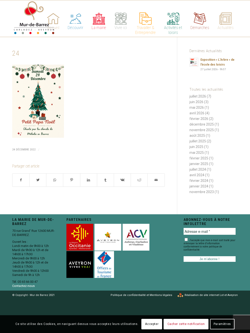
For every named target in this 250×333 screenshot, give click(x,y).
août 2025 (197, 135)
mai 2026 (196, 107)
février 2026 (198, 119)
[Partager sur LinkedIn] (88, 180)
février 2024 (198, 181)
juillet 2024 (197, 169)
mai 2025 (196, 153)
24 (16, 53)
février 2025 (198, 158)
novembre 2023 (201, 192)
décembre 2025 (201, 124)
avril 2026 (196, 113)
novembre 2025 (201, 130)
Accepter (151, 324)
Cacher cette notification (186, 324)
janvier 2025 (198, 164)
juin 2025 (196, 147)
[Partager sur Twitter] (38, 180)
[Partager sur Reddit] (139, 180)
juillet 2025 (197, 141)
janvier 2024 (198, 186)
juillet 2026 (197, 96)
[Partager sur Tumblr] (105, 180)
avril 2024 (196, 175)
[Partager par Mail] (156, 180)
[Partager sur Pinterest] (71, 180)
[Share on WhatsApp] (54, 180)
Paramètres (222, 324)
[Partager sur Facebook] (20, 180)
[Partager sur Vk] (122, 180)
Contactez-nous (23, 286)
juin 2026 (196, 102)
